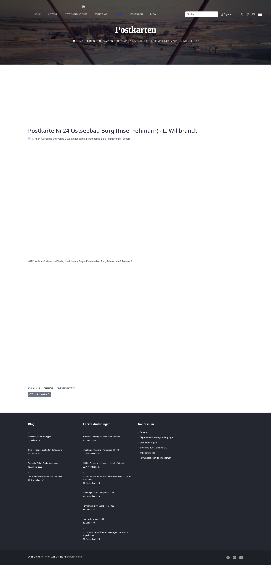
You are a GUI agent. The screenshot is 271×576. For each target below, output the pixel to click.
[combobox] (201, 14)
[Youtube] (253, 14)
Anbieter (144, 432)
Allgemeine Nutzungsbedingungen (157, 437)
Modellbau (136, 14)
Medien (118, 14)
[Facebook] (242, 14)
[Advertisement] (135, 88)
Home (38, 14)
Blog (153, 14)
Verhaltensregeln (148, 442)
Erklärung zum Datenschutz (153, 447)
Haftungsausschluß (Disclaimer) (156, 458)
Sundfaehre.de (74, 556)
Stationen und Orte (76, 14)
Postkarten (48, 388)
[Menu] (260, 14)
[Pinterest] (248, 14)
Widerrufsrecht (147, 453)
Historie (53, 14)
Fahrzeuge (101, 14)
